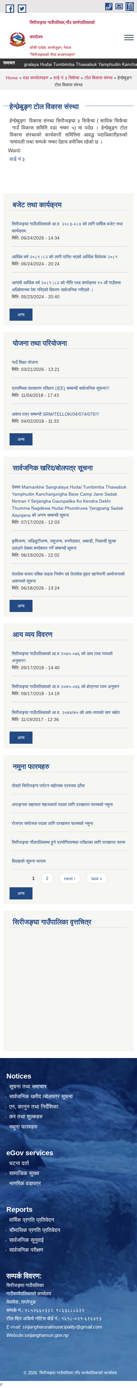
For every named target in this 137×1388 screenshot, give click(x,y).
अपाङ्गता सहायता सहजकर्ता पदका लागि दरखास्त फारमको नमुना (62, 804)
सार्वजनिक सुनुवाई (26, 1240)
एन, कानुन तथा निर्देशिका (33, 1107)
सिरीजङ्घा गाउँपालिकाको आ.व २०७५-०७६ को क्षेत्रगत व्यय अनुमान (65, 686)
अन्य (21, 314)
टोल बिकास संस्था (98, 77)
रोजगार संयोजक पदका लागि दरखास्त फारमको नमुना (52, 823)
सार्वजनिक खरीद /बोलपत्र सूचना (41, 1097)
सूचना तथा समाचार (28, 1087)
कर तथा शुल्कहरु (26, 1117)
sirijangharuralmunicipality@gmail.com (62, 1326)
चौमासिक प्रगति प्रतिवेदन (34, 1230)
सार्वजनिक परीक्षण (26, 1250)
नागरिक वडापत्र (25, 1183)
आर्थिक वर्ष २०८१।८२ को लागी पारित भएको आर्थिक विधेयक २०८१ (65, 256)
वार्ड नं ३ (17, 159)
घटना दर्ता (19, 1163)
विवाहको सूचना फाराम (29, 861)
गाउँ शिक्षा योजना (25, 362)
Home (12, 77)
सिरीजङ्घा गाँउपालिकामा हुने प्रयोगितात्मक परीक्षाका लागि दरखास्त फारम (68, 842)
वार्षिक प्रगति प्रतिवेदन (31, 1220)
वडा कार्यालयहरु (35, 77)
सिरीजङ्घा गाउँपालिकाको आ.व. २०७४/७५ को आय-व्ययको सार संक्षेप (66, 712)
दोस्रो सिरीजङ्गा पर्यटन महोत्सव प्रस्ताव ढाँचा (48, 785)
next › (70, 878)
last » (96, 878)
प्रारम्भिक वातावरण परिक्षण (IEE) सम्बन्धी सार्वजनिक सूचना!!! (60, 388)
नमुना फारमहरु (23, 1127)
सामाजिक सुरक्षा (24, 1173)
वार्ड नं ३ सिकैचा (66, 77)
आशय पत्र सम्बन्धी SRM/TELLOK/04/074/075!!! (55, 414)
